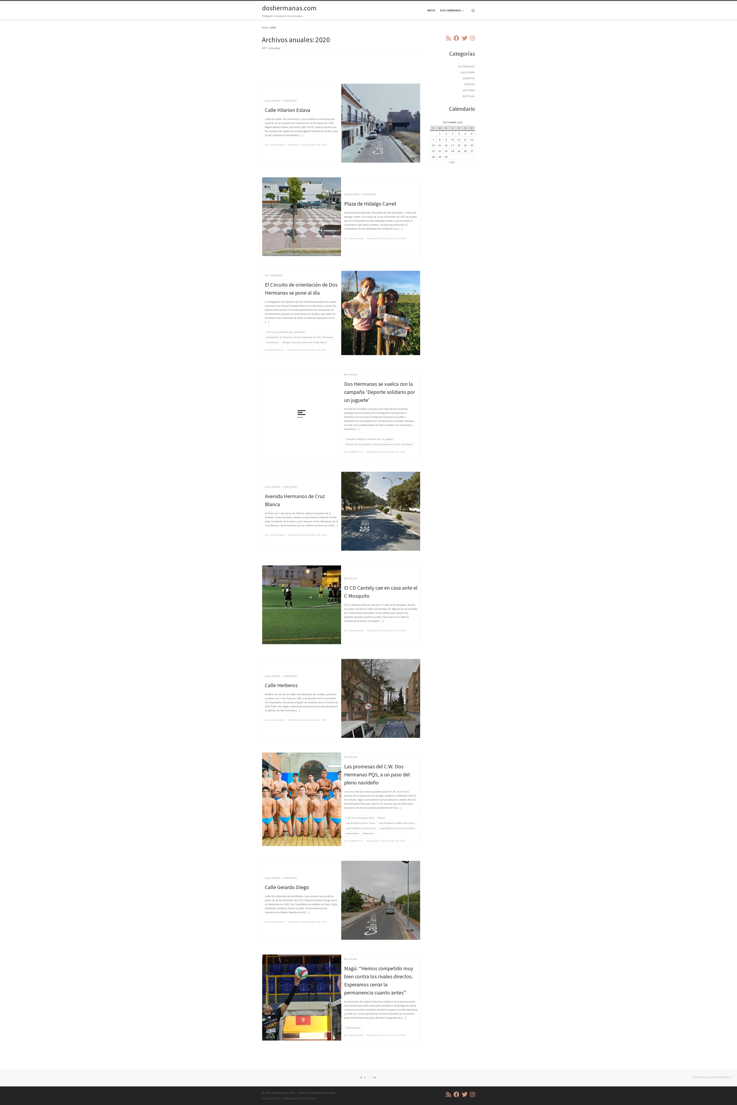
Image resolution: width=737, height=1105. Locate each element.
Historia (469, 90)
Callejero (467, 72)
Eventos (469, 78)
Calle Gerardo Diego (287, 887)
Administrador (277, 145)
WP (278, 1098)
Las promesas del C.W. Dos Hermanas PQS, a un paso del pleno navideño (377, 774)
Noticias (469, 96)
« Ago (451, 162)
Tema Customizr (307, 1098)
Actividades (466, 66)
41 (374, 1077)
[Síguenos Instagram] (472, 38)
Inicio (265, 27)
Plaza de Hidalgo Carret (370, 203)
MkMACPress (276, 350)
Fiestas (470, 84)
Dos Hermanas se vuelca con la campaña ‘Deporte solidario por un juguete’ (379, 391)
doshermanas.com (283, 1092)
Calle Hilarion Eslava (287, 110)
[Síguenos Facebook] (456, 38)
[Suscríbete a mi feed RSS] (448, 38)
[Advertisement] (341, 72)
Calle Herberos (281, 685)
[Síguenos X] (465, 38)
